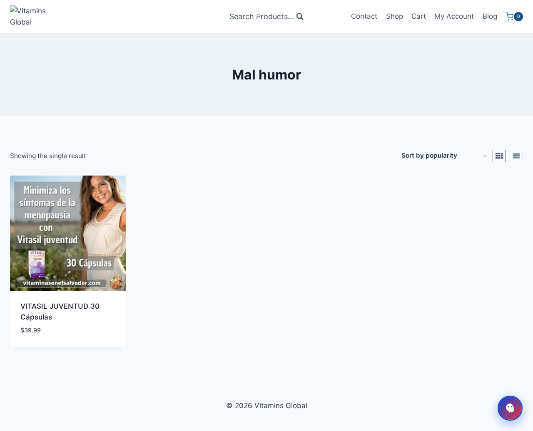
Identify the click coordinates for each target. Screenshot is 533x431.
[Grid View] (499, 156)
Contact (364, 16)
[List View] (516, 156)
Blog (490, 16)
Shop (394, 16)
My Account (454, 16)
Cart (418, 16)
